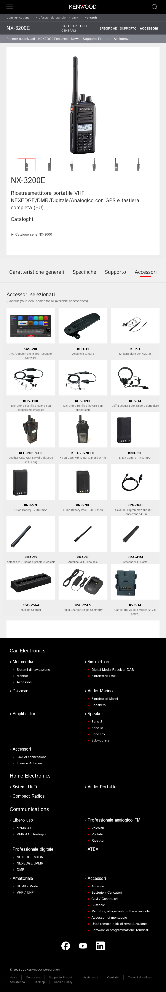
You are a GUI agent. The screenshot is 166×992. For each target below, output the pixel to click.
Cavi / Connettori (104, 898)
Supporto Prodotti (61, 977)
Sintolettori (98, 662)
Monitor (22, 676)
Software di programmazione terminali (119, 930)
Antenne (97, 886)
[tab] (36, 275)
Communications (17, 18)
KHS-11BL (31, 401)
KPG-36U (135, 505)
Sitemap (39, 982)
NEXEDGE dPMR (30, 863)
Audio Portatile (102, 787)
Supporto (128, 28)
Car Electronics (27, 651)
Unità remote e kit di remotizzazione (119, 923)
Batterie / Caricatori (106, 892)
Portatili (97, 834)
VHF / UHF (25, 892)
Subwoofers (100, 740)
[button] (9, 7)
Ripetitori (98, 840)
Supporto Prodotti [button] (96, 39)
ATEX (93, 849)
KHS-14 (135, 401)
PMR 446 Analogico (32, 834)
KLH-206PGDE (31, 453)
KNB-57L (31, 505)
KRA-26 (83, 557)
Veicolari (97, 828)
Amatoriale (23, 878)
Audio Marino (100, 691)
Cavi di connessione (32, 757)
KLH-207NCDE (83, 453)
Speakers (98, 705)
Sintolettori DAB (104, 676)
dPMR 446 (25, 828)
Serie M (97, 728)
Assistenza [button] (122, 39)
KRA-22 (31, 557)
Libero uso (23, 820)
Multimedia (23, 662)
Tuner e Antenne (29, 763)
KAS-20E (31, 349)
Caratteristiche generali (74, 28)
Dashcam (21, 691)
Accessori (149, 28)
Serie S (96, 721)
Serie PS (98, 734)
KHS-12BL (83, 401)
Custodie (98, 905)
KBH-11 (83, 349)
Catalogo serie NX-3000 (33, 234)
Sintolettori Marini (104, 698)
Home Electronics (30, 776)
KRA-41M (135, 557)
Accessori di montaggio (109, 917)
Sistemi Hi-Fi (25, 787)
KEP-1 (135, 349)
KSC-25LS (83, 605)
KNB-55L (135, 453)
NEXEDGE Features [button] (53, 39)
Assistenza (90, 977)
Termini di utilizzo (140, 977)
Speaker (95, 714)
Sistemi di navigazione (33, 669)
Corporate (33, 977)
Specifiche (108, 28)
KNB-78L (83, 505)
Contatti (113, 977)
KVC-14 (135, 605)
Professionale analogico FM (114, 820)
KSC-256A (30, 605)
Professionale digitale (51, 18)
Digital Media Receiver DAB (112, 669)
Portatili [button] (91, 18)
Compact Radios (29, 796)
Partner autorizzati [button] (20, 39)
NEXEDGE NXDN (30, 857)
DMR (75, 18)
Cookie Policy (63, 982)
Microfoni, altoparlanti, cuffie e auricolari (121, 911)
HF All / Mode (27, 886)
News (75, 39)
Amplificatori (24, 714)
